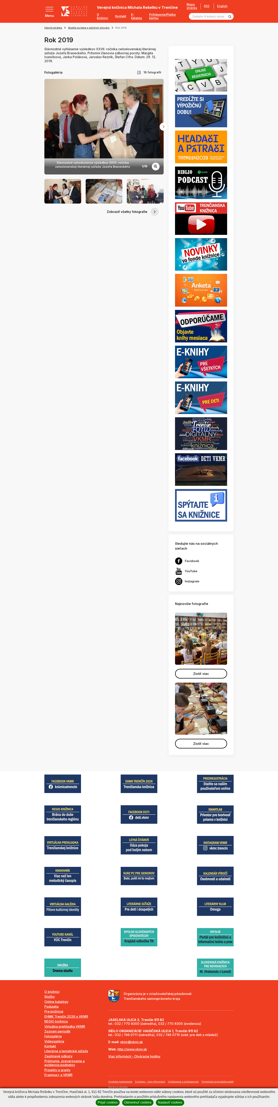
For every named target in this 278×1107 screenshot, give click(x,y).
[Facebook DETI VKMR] (201, 469)
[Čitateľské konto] (201, 111)
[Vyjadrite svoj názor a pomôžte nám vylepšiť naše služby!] (201, 290)
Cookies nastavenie (120, 1081)
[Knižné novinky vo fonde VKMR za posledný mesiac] (201, 254)
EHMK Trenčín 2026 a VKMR (66, 1016)
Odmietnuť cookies (137, 1102)
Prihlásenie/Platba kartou (162, 16)
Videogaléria (54, 1041)
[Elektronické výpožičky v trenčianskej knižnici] (201, 362)
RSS (206, 6)
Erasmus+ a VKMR (58, 1075)
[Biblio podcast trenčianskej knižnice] (201, 182)
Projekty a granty (57, 1070)
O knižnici (102, 16)
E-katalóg (136, 16)
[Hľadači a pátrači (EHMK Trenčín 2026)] (201, 147)
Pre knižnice (53, 1011)
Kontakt (120, 16)
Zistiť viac (201, 674)
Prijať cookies (108, 1102)
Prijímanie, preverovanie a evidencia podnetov (64, 1063)
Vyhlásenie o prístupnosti (183, 1081)
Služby (49, 997)
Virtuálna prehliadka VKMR (64, 1026)
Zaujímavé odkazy (58, 1056)
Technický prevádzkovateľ (217, 1081)
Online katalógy (56, 1002)
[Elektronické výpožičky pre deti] (201, 398)
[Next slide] (164, 127)
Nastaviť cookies (170, 1102)
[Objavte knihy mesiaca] (201, 326)
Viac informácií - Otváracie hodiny (134, 1056)
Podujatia (51, 1007)
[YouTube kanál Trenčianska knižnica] (201, 218)
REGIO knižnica (56, 1021)
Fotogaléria (53, 1036)
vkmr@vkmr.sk (131, 1042)
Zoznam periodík (57, 1031)
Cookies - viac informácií (150, 1081)
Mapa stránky (192, 6)
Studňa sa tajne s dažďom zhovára (88, 27)
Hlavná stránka (53, 27)
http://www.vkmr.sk (132, 1049)
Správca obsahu (118, 1087)
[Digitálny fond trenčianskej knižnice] (201, 433)
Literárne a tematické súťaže (66, 1051)
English (222, 6)
